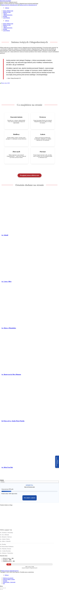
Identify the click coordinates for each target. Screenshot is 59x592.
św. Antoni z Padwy (5, 539)
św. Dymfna (3, 544)
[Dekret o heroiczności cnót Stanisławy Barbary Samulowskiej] (27, 516)
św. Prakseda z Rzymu (5, 548)
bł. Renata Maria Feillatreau (6, 546)
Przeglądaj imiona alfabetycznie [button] (29, 175)
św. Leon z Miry (7, 281)
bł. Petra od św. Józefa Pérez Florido (13, 421)
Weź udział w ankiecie (29, 497)
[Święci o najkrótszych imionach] (16, 516)
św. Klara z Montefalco (9, 328)
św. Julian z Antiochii (5, 541)
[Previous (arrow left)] (0, 589)
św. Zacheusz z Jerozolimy (6, 532)
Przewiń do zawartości (5, 0)
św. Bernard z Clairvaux (6, 537)
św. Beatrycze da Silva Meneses (11, 374)
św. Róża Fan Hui (7, 467)
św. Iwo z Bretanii (4, 534)
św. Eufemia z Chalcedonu (6, 553)
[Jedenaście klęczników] (5, 516)
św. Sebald (5, 235)
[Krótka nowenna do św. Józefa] (50, 516)
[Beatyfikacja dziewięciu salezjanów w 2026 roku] (5, 527)
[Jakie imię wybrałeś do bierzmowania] (39, 516)
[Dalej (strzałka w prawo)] (2, 589)
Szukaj (2, 480)
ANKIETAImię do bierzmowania (57, 461)
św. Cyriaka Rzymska (5, 551)
